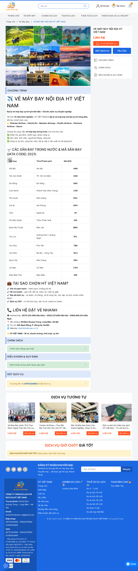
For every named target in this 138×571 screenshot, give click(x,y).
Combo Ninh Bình (70, 488)
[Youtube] (19, 469)
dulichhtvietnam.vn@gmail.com (20, 515)
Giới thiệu (42, 490)
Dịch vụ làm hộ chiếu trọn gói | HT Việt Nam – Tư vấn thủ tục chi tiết (116, 428)
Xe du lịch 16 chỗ (94, 492)
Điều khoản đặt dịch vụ (48, 513)
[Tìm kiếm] (85, 6)
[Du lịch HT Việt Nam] (12, 6)
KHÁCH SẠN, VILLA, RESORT (115, 16)
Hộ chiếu (42, 497)
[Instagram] (25, 469)
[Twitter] (13, 469)
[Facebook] (8, 469)
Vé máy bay (43, 501)
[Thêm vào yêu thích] (129, 29)
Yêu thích (119, 6)
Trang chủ (42, 486)
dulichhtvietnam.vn (27, 328)
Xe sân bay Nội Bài (95, 512)
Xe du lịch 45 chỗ (94, 504)
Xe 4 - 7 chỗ (92, 488)
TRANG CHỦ (13, 16)
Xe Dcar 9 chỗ (93, 508)
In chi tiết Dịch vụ (108, 43)
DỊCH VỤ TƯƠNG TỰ (69, 397)
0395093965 (12, 525)
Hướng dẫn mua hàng (48, 509)
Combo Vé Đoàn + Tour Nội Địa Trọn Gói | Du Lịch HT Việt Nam (52, 428)
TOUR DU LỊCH (68, 16)
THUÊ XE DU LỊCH (89, 16)
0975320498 (30, 384)
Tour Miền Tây (117, 486)
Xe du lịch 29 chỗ (94, 496)
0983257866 (26, 522)
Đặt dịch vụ (102, 51)
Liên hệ (41, 494)
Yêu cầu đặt (122, 52)
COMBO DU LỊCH (49, 16)
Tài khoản (104, 6)
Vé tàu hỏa (43, 505)
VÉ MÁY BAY (30, 16)
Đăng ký (126, 469)
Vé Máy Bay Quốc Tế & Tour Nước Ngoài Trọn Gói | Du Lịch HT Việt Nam (21, 428)
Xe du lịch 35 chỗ (94, 500)
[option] (48, 56)
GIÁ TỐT (69, 445)
